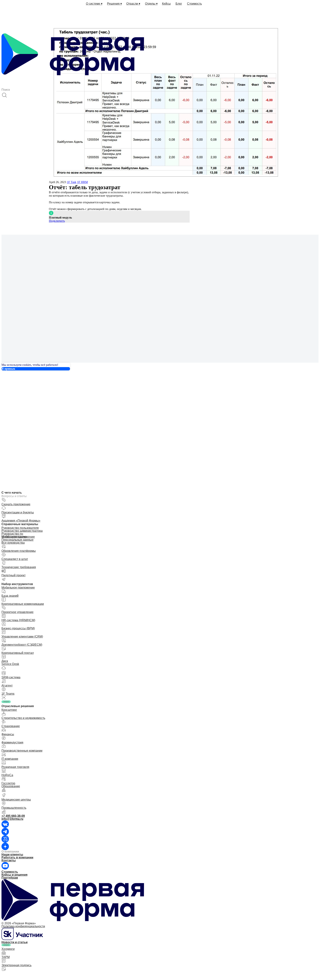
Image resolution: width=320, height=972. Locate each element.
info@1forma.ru (12, 818)
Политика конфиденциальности (23, 926)
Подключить (57, 220)
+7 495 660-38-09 (13, 815)
